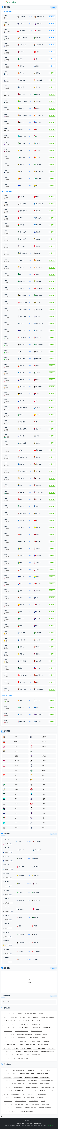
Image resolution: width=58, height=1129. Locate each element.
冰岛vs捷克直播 (7, 1070)
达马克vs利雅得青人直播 (9, 1080)
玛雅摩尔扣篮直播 (19, 1090)
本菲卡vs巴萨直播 (36, 1020)
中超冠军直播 (46, 1041)
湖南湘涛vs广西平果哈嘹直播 (18, 1083)
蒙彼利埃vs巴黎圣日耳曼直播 (32, 1104)
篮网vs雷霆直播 (7, 1048)
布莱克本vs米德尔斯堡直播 (17, 1055)
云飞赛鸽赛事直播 (22, 1037)
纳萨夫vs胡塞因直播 (8, 1104)
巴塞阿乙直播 (19, 1107)
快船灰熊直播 (50, 1090)
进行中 (52, 16)
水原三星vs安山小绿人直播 (41, 1034)
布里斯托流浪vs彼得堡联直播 (47, 1087)
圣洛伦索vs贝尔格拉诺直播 (32, 1087)
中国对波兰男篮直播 (23, 1024)
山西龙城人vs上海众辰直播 (44, 1070)
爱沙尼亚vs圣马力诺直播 (30, 1013)
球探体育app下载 (32, 1070)
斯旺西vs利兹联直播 (44, 1083)
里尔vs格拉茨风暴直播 (43, 1044)
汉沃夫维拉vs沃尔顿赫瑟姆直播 (10, 1111)
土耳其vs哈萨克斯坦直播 (36, 1031)
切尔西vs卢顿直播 (42, 1094)
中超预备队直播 (51, 1048)
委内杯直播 (6, 1055)
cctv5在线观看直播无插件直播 (46, 1080)
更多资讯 (53, 968)
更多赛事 (53, 7)
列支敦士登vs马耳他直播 (30, 1107)
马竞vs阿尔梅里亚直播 (18, 1087)
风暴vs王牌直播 (45, 1104)
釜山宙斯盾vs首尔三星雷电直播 (10, 1073)
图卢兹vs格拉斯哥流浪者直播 (10, 1024)
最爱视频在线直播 (21, 1080)
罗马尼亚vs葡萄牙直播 (31, 1090)
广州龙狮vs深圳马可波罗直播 (21, 1031)
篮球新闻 (41, 1013)
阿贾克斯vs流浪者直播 (26, 1048)
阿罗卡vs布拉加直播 (30, 1044)
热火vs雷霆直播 (36, 1027)
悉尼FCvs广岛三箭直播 (29, 1097)
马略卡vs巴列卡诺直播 (8, 1107)
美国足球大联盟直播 (32, 1083)
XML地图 (31, 1120)
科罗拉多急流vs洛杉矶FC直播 (10, 1017)
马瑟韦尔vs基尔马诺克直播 (9, 1058)
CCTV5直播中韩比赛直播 (9, 1044)
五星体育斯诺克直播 (33, 1101)
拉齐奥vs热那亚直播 (33, 1037)
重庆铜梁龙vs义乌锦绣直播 (9, 1037)
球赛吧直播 (15, 1048)
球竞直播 (43, 1037)
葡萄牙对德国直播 (19, 1104)
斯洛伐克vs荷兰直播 (8, 1101)
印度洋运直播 (6, 1083)
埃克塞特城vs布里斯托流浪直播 (27, 1073)
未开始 (52, 73)
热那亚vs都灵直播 (32, 1094)
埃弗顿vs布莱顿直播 (8, 1090)
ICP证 (39, 1123)
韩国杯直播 (18, 1051)
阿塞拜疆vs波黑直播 (8, 1031)
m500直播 (6, 1094)
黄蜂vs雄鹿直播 (7, 1087)
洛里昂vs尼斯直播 (41, 1097)
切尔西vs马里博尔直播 (33, 1017)
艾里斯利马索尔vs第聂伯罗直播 (10, 1041)
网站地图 (27, 1120)
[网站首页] (10, 2)
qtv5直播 (43, 1101)
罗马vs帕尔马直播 (7, 1077)
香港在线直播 (42, 1090)
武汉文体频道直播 (17, 1097)
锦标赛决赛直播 (23, 1041)
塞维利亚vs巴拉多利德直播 (23, 1020)
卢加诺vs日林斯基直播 (8, 1051)
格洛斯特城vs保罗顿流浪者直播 (33, 1055)
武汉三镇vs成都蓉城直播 (24, 1027)
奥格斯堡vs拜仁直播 (44, 1077)
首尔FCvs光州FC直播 (23, 1058)
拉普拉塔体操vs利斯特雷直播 (47, 1017)
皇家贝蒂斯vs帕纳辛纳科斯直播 (31, 1051)
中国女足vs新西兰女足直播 (9, 1013)
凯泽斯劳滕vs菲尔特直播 (42, 1073)
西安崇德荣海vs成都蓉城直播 (26, 1111)
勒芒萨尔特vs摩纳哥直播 (9, 1034)
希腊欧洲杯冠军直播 (32, 1080)
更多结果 (53, 834)
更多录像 (53, 996)
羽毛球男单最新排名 (47, 1027)
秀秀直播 (20, 1013)
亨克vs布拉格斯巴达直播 (39, 1048)
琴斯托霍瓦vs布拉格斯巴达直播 (18, 1094)
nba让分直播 (20, 1044)
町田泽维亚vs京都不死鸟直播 (47, 1051)
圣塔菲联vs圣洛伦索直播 (20, 1101)
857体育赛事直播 (18, 1077)
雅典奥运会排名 (7, 1097)
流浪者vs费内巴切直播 (35, 1041)
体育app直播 (22, 1017)
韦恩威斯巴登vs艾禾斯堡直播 (31, 1077)
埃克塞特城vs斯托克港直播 (45, 1107)
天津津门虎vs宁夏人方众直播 (10, 1027)
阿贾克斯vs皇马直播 (35, 1024)
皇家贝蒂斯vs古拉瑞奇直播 (19, 1070)
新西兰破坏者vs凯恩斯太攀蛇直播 (24, 1034)
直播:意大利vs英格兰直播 (9, 1020)
